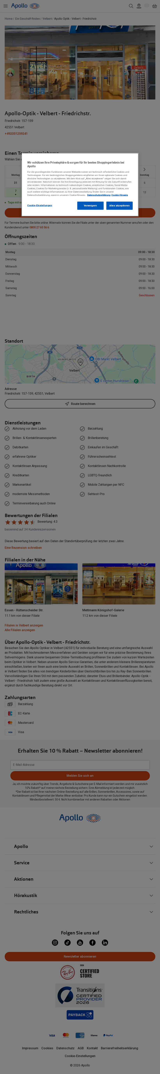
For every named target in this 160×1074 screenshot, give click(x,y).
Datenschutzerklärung (98, 195)
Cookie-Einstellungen (39, 205)
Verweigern (90, 205)
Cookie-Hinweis (119, 195)
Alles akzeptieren (119, 205)
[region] (80, 184)
